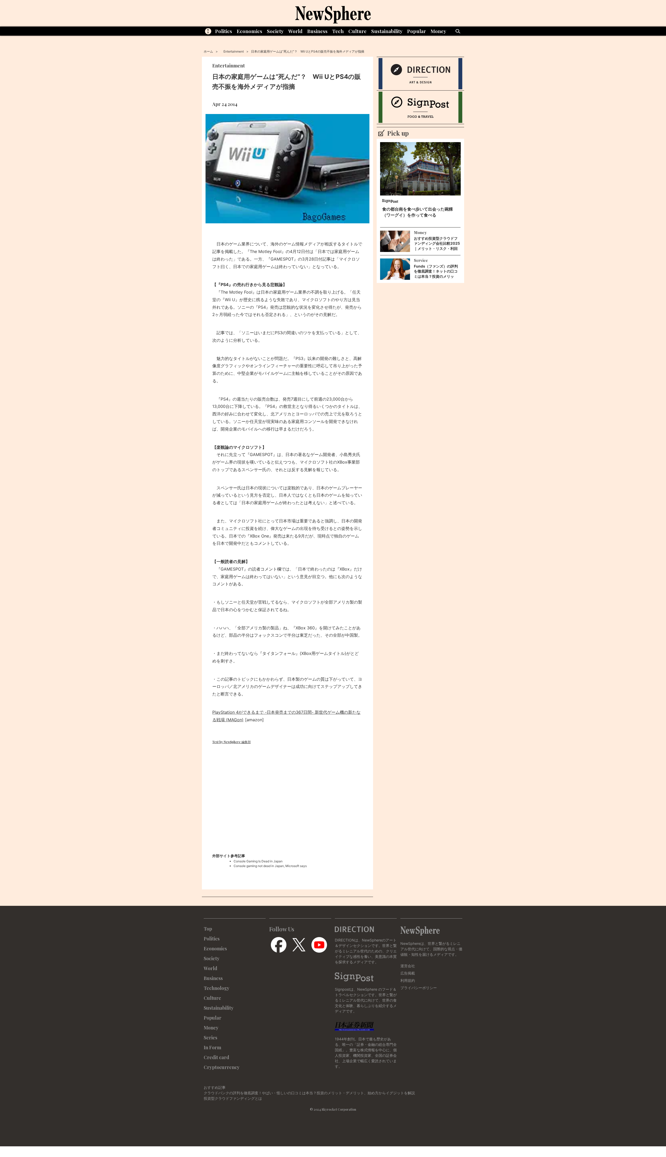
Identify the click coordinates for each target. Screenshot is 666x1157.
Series (210, 1037)
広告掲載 (407, 973)
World (295, 31)
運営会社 (407, 966)
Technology (216, 988)
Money (438, 31)
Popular (416, 31)
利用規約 (407, 980)
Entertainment (233, 51)
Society (275, 31)
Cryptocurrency (222, 1067)
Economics (249, 31)
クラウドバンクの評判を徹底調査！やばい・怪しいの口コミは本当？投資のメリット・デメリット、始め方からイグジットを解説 (309, 1093)
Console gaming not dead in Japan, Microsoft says (270, 866)
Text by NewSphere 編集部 (231, 742)
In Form (212, 1047)
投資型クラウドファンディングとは (233, 1098)
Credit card (216, 1057)
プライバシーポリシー (418, 987)
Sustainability (386, 31)
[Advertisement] (287, 805)
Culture (357, 31)
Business (317, 31)
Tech (338, 31)
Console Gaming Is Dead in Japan (258, 861)
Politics (223, 31)
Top (208, 929)
